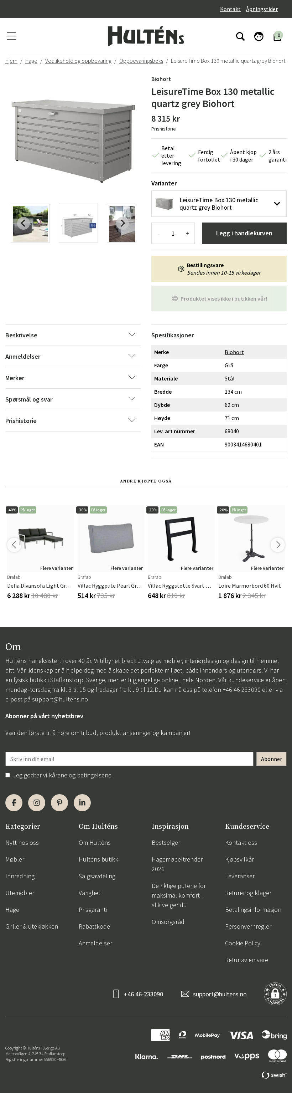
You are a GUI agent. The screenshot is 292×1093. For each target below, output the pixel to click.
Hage (31, 60)
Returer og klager (248, 893)
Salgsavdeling (97, 876)
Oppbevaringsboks (141, 60)
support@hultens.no (60, 699)
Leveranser (240, 876)
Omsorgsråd (168, 922)
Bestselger (166, 842)
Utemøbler (19, 893)
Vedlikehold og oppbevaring (78, 60)
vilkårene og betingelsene (77, 775)
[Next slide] (122, 223)
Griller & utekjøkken (31, 926)
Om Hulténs (95, 842)
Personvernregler (248, 926)
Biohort (161, 78)
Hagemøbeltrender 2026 (177, 864)
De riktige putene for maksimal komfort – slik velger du (179, 895)
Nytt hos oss (22, 842)
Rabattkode (94, 926)
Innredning (20, 876)
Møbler (14, 859)
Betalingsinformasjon (253, 909)
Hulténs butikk (98, 859)
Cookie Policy (242, 943)
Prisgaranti (93, 909)
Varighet (89, 893)
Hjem (11, 60)
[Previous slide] (23, 223)
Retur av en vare (246, 960)
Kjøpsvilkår (239, 859)
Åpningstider (262, 8)
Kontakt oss (241, 842)
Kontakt (230, 8)
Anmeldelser (95, 943)
